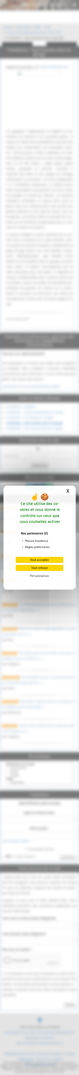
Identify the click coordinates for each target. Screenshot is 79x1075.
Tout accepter (39, 560)
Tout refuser (39, 568)
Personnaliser (39, 576)
